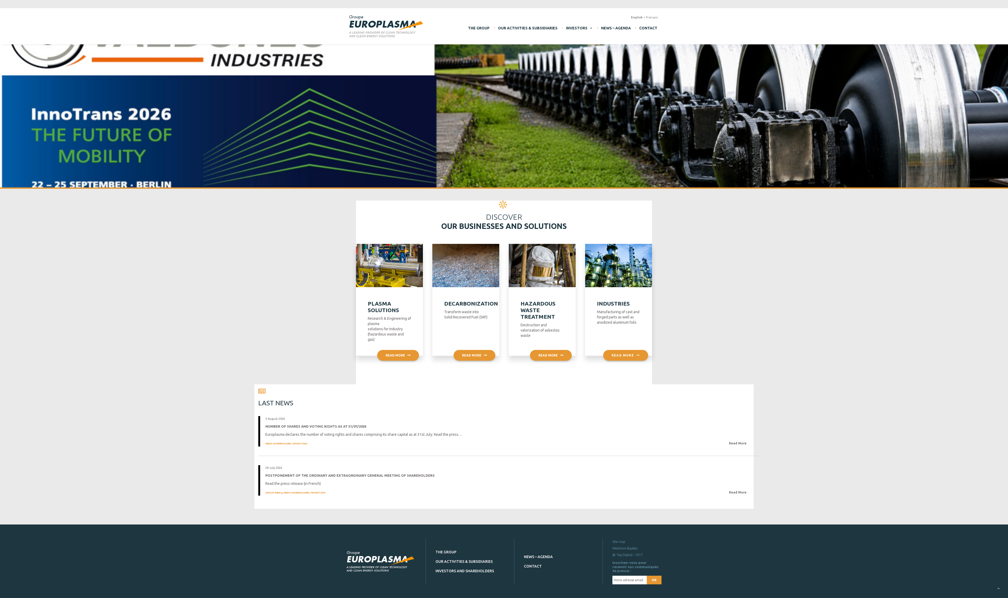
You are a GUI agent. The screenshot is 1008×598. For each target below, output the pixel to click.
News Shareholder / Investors (286, 443)
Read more (395, 355)
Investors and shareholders (464, 571)
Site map (618, 541)
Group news (273, 492)
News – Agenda (616, 28)
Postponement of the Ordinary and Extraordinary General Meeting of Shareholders (350, 475)
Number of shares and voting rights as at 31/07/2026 (315, 426)
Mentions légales (624, 548)
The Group (479, 28)
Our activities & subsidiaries (528, 28)
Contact (648, 28)
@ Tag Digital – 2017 (627, 555)
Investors (576, 28)
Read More (738, 443)
